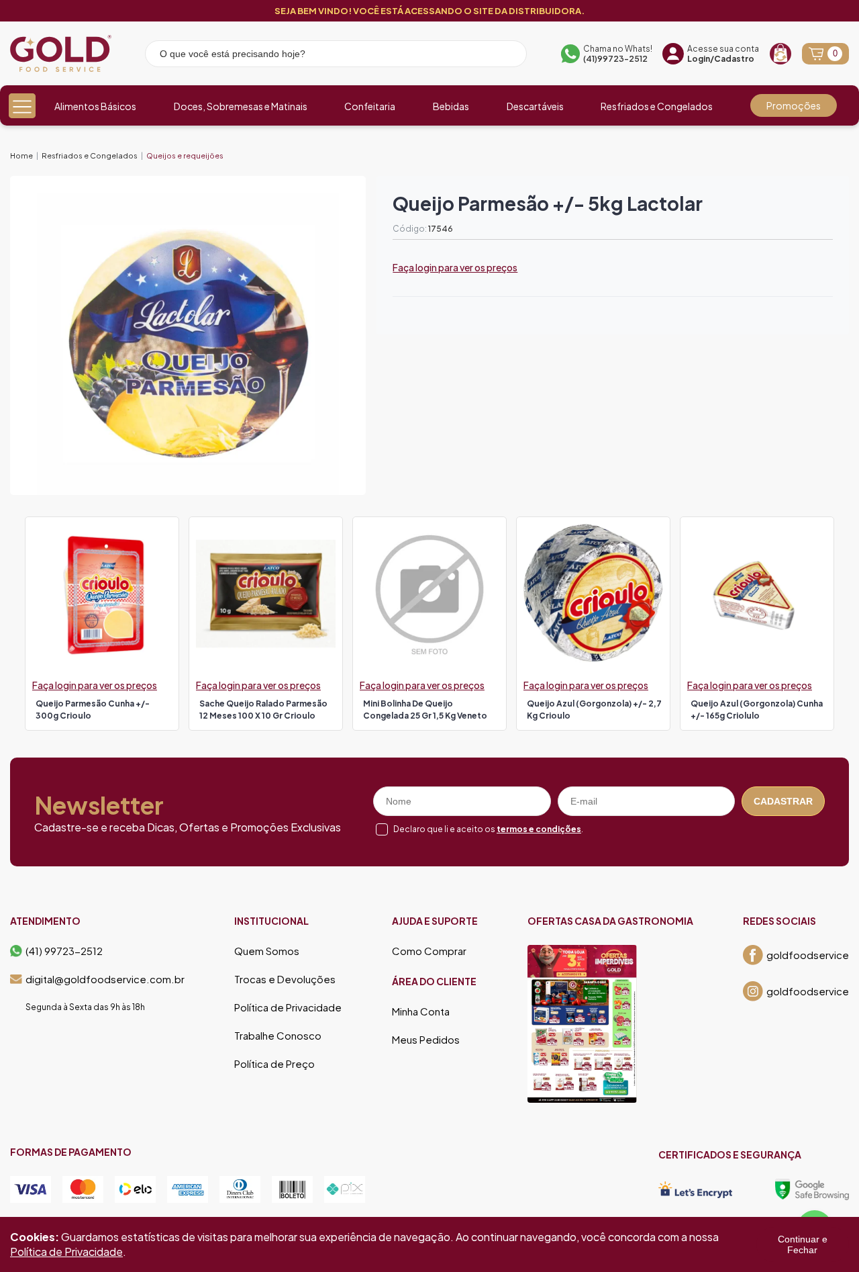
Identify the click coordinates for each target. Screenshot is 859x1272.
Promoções (793, 105)
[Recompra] (780, 53)
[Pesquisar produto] (507, 56)
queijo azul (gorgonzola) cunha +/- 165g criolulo (757, 709)
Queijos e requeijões (184, 155)
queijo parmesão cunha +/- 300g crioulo (93, 709)
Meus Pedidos (426, 1040)
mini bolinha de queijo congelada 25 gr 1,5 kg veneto (425, 709)
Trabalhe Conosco (277, 1036)
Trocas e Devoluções (285, 979)
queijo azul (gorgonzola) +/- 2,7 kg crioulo (594, 709)
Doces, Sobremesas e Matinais (240, 106)
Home (21, 155)
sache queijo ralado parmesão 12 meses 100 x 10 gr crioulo (263, 709)
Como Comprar (429, 951)
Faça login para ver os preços (455, 267)
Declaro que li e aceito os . (488, 829)
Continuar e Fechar (802, 1244)
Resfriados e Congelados (657, 106)
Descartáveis (535, 106)
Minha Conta (421, 1011)
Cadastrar (783, 801)
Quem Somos (266, 951)
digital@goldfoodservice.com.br (105, 979)
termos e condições (539, 829)
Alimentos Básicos (95, 106)
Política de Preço (274, 1064)
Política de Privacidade (288, 1007)
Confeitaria (369, 106)
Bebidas (451, 106)
